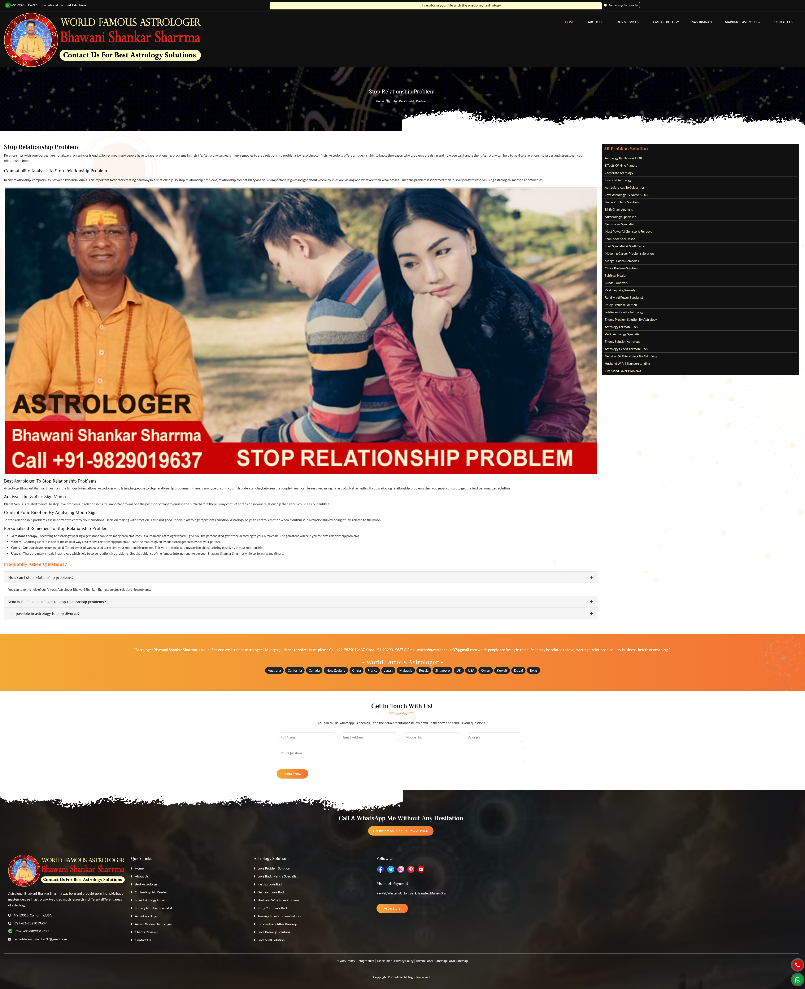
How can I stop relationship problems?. (41, 577)
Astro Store (392, 908)
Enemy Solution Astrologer (623, 341)
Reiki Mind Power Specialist (624, 297)
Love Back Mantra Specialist (277, 876)
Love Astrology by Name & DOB (627, 195)
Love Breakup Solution (273, 932)
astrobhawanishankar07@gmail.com (447, 649)
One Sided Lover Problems (623, 371)
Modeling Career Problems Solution (629, 253)
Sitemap (441, 961)
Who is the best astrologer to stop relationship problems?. (57, 602)
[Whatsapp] (797, 979)
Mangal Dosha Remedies (622, 261)
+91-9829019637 (24, 5)
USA (471, 670)
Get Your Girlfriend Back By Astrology (631, 356)
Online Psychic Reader (151, 892)
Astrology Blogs (146, 916)
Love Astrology (665, 22)
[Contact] (797, 965)
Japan (388, 670)
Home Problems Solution (622, 202)
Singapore (442, 670)
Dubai (518, 670)
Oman (485, 670)
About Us (595, 22)
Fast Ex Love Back (270, 884)
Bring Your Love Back (272, 908)
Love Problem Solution (273, 868)
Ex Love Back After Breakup (277, 924)
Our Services (628, 22)
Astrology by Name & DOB (623, 158)
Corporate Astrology (619, 173)
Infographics (366, 961)
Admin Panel (424, 961)
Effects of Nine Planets (621, 165)
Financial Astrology (618, 180)
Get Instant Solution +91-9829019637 (401, 831)
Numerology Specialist (620, 217)
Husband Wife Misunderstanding (627, 363)
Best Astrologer (146, 884)
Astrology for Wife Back (621, 327)
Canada (314, 670)
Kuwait (502, 670)
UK (458, 670)
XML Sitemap (458, 961)
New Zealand (335, 670)
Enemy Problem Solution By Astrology (631, 319)
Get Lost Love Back (271, 892)
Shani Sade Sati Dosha (620, 239)
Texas (534, 670)
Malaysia (405, 670)
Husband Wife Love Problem (278, 900)
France (372, 670)
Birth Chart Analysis (619, 209)
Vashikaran (702, 22)
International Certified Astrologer (63, 5)
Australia (274, 670)
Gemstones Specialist (620, 224)
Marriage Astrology (743, 22)
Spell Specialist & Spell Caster (625, 246)
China (356, 670)
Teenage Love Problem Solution (280, 916)
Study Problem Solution (621, 305)
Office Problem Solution (621, 268)
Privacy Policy (345, 961)
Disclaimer (384, 961)
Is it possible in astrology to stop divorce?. (44, 613)
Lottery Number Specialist (153, 908)
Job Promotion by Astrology (624, 312)
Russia (423, 670)
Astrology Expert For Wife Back (626, 349)
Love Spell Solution (271, 940)
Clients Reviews (146, 932)
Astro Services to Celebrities (625, 187)
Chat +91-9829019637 (384, 649)
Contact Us (783, 22)
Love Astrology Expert (151, 900)
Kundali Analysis (616, 283)
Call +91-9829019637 (347, 649)
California (295, 670)
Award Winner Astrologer (153, 924)
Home (570, 22)
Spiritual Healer (616, 275)
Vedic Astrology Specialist (623, 334)
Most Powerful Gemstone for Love (628, 231)
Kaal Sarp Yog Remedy (620, 290)
